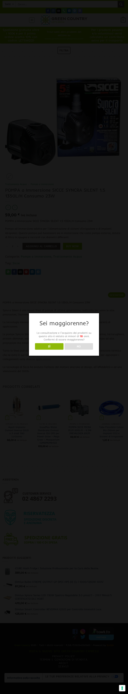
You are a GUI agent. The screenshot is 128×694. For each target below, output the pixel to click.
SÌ (49, 346)
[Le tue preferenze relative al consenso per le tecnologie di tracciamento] (122, 688)
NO (79, 346)
